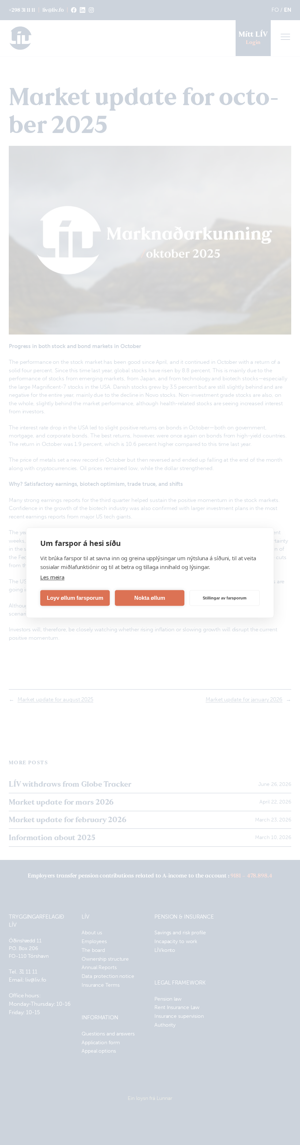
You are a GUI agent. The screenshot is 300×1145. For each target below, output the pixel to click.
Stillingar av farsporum (225, 598)
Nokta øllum (149, 598)
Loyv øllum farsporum (75, 598)
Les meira (52, 576)
